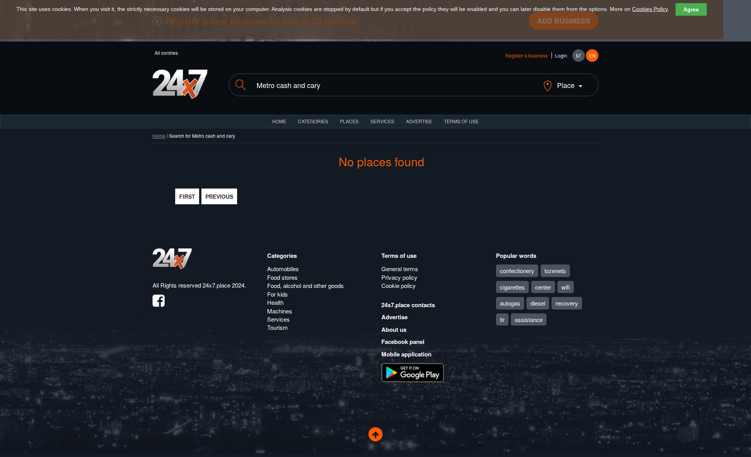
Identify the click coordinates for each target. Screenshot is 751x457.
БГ (579, 55)
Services (382, 121)
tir (502, 319)
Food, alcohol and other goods (305, 285)
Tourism (277, 327)
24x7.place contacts (408, 304)
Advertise (394, 317)
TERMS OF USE (461, 121)
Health (275, 302)
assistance (529, 319)
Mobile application (406, 354)
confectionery (517, 270)
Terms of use (399, 255)
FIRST (187, 196)
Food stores (282, 277)
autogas (510, 303)
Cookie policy (398, 285)
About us (393, 329)
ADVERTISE (419, 121)
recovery (566, 303)
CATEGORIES (313, 121)
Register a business (526, 55)
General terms (399, 268)
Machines (279, 311)
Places (349, 121)
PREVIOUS (219, 196)
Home (159, 135)
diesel (537, 303)
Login (561, 55)
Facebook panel (402, 341)
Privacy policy (399, 277)
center (543, 287)
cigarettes (512, 287)
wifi (565, 287)
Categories (282, 255)
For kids (277, 294)
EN (592, 55)
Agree (691, 9)
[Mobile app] (412, 372)
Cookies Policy (650, 9)
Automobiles (283, 268)
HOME (279, 121)
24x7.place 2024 (223, 285)
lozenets (555, 270)
